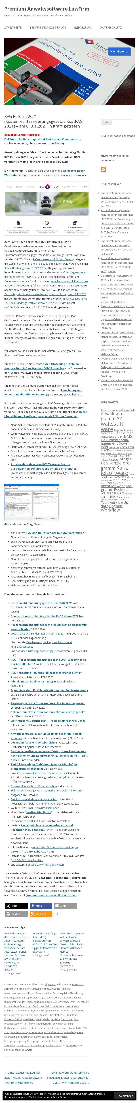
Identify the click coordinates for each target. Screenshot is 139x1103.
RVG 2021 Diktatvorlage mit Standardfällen (54, 533)
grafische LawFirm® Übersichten (44, 864)
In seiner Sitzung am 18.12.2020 (67, 294)
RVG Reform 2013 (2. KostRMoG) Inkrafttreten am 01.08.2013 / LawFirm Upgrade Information (45, 941)
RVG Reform (36, 1032)
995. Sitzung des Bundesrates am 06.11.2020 (37, 633)
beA (126, 430)
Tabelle (51, 1036)
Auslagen (29, 993)
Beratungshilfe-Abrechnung (68, 993)
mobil (116, 480)
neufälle (55, 1019)
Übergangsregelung (15, 1041)
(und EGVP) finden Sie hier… (27, 860)
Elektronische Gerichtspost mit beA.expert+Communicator (42, 139)
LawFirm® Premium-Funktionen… (41, 808)
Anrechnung (34, 988)
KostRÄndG (73, 1015)
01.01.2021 (77, 984)
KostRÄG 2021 (58, 1015)
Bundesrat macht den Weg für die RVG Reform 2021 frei (47, 616)
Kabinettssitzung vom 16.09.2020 (23, 268)
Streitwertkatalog (25, 1036)
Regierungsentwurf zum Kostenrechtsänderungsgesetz (48, 703)
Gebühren (38, 1006)
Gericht (125, 455)
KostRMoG (29, 1019)
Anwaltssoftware (13, 993)
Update (55, 1041)
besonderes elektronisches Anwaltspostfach (117, 433)
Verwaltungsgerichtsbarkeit (46, 1045)
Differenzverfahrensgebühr (73, 1001)
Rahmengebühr (35, 1023)
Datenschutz (111, 27)
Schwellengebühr (73, 1032)
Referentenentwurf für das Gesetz (53, 259)
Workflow (110, 510)
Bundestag (43, 1001)
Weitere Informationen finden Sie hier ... (49, 1097)
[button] (16, 906)
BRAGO (58, 997)
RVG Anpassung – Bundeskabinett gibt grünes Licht (45, 672)
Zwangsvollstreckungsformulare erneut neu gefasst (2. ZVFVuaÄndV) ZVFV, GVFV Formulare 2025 (68, 1077)
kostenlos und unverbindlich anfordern (52, 895)
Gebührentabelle (54, 1006)
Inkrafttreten (72, 1006)
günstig (105, 459)
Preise (109, 482)
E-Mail (125, 447)
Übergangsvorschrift (38, 1041)
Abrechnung (11, 988)
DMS (128, 436)
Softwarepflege (109, 499)
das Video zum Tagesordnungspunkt (37, 651)
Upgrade (65, 1041)
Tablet (121, 499)
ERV (108, 455)
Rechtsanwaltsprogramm (59, 1023)
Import (114, 459)
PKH (76, 1019)
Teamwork (109, 502)
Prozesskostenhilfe (15, 1023)
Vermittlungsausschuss (17, 1045)
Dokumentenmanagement (115, 441)
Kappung (79, 1010)
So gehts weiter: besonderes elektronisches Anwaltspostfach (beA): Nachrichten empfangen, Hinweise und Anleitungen (116, 367)
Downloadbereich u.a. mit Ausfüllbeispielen (47, 773)
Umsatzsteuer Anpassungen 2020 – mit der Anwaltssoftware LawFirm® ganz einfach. (23, 1077)
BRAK (120, 436)
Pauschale (67, 1019)
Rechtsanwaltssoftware (17, 1028)
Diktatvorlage (11, 1006)
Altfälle (22, 988)
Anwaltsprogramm (60, 988)
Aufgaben (118, 430)
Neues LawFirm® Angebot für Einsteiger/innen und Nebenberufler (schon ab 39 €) (117, 385)
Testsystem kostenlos (48, 27)
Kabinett (9, 1010)
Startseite (13, 27)
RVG (78, 1028)
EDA (131, 447)
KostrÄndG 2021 (13, 1019)
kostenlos (120, 477)
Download (25, 1006)
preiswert (118, 482)
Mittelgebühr (43, 1019)
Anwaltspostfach (125, 410)
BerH (32, 997)
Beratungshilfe (43, 993)
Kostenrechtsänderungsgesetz (21, 1015)
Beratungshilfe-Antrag (16, 997)
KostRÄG (44, 1015)
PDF (124, 480)
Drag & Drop (115, 447)
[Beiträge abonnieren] (103, 171)
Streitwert (9, 1036)
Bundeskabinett (72, 997)
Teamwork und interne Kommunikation (34, 786)
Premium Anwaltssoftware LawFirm (46, 8)
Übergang (61, 1036)
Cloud (53, 1001)
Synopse (41, 1036)
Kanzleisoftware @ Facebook (118, 136)
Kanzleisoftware (64, 1010)
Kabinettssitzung (24, 1010)
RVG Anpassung (19, 1032)
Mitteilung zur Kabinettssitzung (32, 681)
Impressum (83, 27)
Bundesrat (10, 1001)
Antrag (45, 988)
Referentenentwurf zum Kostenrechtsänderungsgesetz (48, 712)
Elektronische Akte (21, 790)
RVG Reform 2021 (53, 1032)
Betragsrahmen (44, 997)
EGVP (105, 450)
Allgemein (50, 984)
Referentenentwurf (42, 1028)
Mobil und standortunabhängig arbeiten (34, 799)
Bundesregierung (26, 1001)
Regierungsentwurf (64, 1028)
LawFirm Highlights (38, 812)
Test (120, 502)
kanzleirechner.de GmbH (18, 1049)
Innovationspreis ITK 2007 (26, 821)
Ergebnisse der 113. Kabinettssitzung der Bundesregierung (49, 690)
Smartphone (123, 497)
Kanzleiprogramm (44, 1010)
